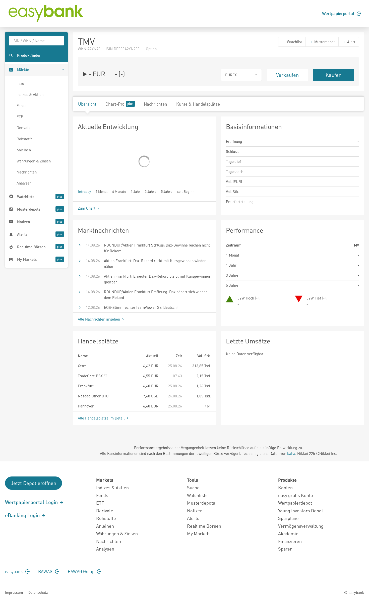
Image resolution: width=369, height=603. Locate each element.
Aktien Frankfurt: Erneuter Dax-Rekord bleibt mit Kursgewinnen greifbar (157, 279)
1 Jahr (135, 191)
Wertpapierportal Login (32, 502)
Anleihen (24, 149)
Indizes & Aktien (30, 94)
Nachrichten (27, 171)
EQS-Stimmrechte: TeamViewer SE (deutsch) (140, 307)
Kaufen (333, 75)
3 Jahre (150, 191)
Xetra (82, 365)
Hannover (86, 405)
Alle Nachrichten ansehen (99, 319)
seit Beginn (186, 191)
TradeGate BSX (91, 375)
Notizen (195, 510)
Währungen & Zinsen (34, 160)
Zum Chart (87, 208)
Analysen (24, 183)
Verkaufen (287, 75)
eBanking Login (23, 515)
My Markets (199, 533)
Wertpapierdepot (295, 503)
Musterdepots (201, 503)
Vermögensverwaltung (301, 526)
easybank (14, 571)
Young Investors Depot (300, 510)
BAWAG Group (81, 571)
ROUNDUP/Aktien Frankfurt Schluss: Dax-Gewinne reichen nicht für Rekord (157, 248)
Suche (193, 487)
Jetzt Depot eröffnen (33, 483)
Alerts (193, 518)
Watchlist (294, 41)
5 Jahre (166, 191)
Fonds (21, 105)
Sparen (285, 549)
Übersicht (87, 104)
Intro (20, 83)
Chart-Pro (115, 104)
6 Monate (119, 191)
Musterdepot (324, 41)
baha (291, 453)
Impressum (14, 592)
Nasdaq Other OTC (93, 395)
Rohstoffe (25, 138)
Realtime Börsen (204, 526)
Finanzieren (290, 541)
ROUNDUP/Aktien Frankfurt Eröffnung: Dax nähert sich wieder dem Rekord (155, 294)
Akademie (288, 533)
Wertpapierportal (338, 13)
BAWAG (45, 571)
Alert (350, 41)
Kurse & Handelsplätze (198, 104)
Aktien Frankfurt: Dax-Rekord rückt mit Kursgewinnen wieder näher (155, 263)
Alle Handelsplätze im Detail (102, 417)
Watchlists (197, 495)
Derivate (24, 127)
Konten (285, 487)
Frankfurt (86, 385)
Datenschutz (38, 592)
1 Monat (102, 191)
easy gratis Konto (295, 495)
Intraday (84, 191)
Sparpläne (288, 518)
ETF (20, 116)
